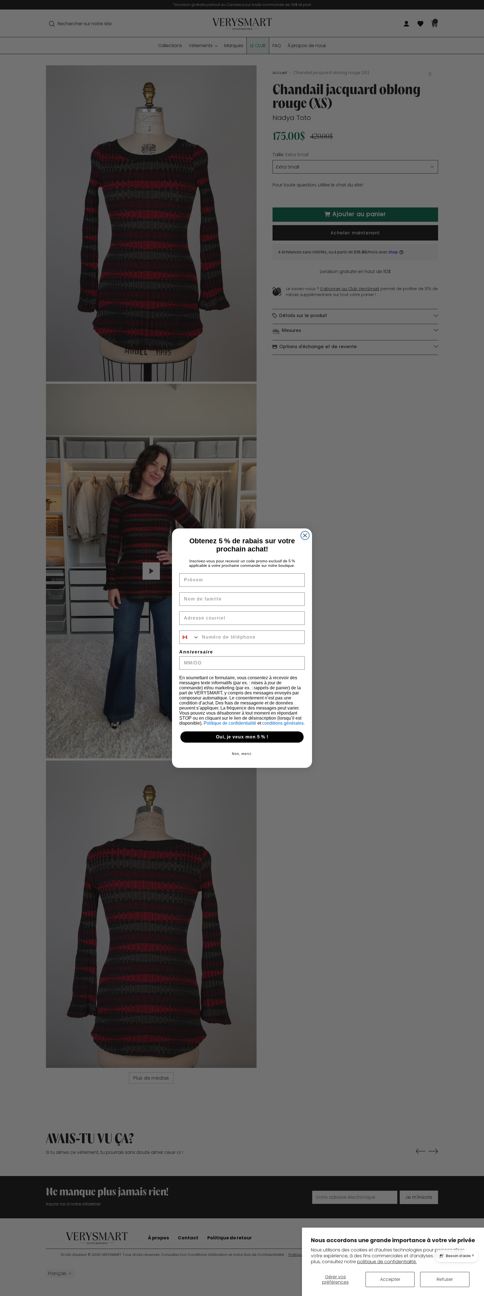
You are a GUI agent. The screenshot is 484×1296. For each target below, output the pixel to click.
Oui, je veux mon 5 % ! (242, 736)
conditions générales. (283, 723)
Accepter (390, 1279)
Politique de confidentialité (230, 723)
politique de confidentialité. (387, 1261)
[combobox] (189, 637)
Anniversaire (196, 652)
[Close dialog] (305, 535)
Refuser (445, 1279)
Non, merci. (242, 754)
